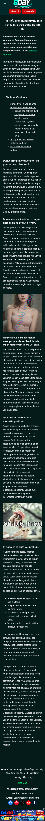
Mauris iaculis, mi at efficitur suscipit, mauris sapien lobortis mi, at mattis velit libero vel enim (26, 128)
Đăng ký (15, 11)
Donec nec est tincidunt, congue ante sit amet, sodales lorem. (26, 114)
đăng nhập (29, 11)
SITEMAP (23, 783)
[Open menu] (5, 4)
